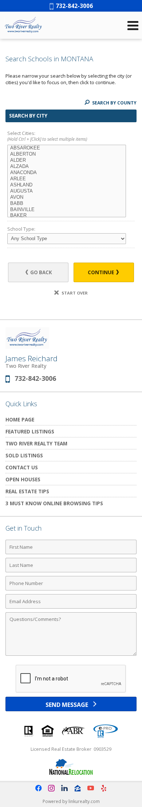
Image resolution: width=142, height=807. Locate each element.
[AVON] (66, 197)
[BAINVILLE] (66, 210)
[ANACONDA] (66, 173)
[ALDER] (66, 160)
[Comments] (71, 655)
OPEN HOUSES (22, 479)
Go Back (40, 272)
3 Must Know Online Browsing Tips (54, 503)
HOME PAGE (19, 419)
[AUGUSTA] (66, 191)
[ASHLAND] (66, 185)
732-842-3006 (73, 5)
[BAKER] (66, 216)
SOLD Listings (24, 455)
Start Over (74, 293)
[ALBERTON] (66, 154)
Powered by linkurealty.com (71, 801)
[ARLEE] (66, 179)
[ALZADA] (66, 167)
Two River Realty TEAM (36, 443)
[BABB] (66, 204)
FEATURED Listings (29, 431)
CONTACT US (21, 467)
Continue (101, 272)
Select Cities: (47, 136)
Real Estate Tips (27, 491)
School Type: (21, 229)
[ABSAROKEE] (66, 148)
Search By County (114, 103)
